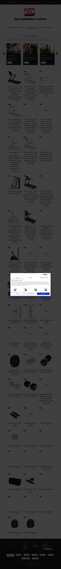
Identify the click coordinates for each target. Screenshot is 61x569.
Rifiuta (17, 293)
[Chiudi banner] (49, 274)
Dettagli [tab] (30, 277)
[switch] (25, 290)
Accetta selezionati (30, 293)
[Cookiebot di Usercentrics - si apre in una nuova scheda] (43, 274)
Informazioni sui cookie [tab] (44, 277)
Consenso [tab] (17, 277)
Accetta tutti (43, 293)
